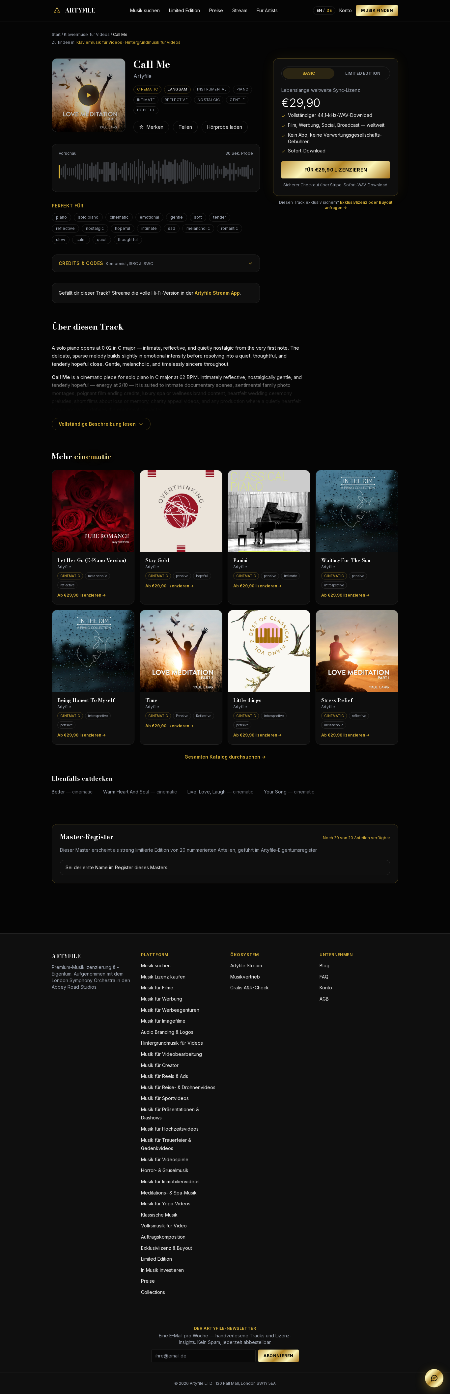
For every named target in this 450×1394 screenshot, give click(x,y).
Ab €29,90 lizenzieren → (81, 595)
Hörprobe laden (224, 127)
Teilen (185, 127)
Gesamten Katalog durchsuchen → (225, 757)
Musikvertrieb (245, 976)
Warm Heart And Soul (140, 791)
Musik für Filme (157, 987)
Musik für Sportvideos (165, 1098)
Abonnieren (279, 1355)
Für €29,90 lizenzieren (335, 170)
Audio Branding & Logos (167, 1032)
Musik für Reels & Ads (164, 1076)
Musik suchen (145, 10)
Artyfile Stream (246, 965)
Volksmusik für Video (164, 1225)
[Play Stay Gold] (181, 511)
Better (72, 791)
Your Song (289, 791)
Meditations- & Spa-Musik (169, 1192)
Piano (242, 89)
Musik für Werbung (161, 999)
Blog (324, 965)
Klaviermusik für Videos (87, 34)
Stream (239, 10)
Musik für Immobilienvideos (170, 1181)
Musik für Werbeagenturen (170, 1010)
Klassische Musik (159, 1215)
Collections (153, 1292)
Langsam (177, 89)
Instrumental (211, 89)
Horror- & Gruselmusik (164, 1170)
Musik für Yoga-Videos (165, 1203)
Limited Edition (184, 10)
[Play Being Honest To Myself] (93, 651)
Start (56, 34)
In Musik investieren (162, 1270)
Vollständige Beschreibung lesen (97, 424)
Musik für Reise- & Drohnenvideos (178, 1087)
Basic (308, 73)
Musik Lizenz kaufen (163, 976)
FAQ (324, 976)
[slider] (156, 172)
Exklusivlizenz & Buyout (166, 1248)
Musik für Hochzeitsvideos (170, 1129)
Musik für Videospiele (164, 1159)
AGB (324, 999)
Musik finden (377, 10)
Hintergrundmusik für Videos (153, 42)
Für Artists (267, 10)
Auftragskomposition (163, 1237)
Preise (216, 10)
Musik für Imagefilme (163, 1021)
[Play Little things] (269, 651)
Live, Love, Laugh (220, 791)
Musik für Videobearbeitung (171, 1054)
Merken (151, 127)
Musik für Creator (160, 1065)
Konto (345, 10)
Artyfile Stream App (217, 293)
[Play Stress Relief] (357, 651)
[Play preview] (88, 95)
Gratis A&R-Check (249, 987)
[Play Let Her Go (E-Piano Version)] (93, 511)
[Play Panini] (269, 511)
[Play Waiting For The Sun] (357, 511)
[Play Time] (181, 651)
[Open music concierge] (434, 1378)
